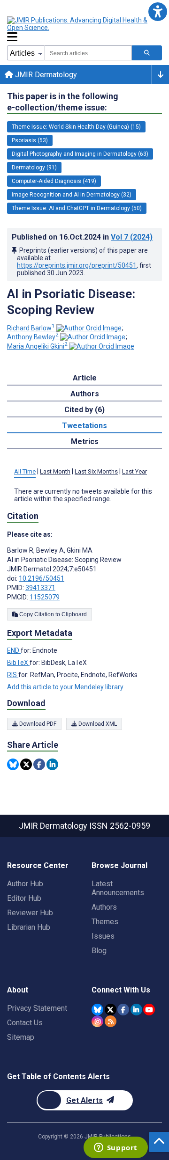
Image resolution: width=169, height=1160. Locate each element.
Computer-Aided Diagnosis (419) (54, 181)
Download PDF (37, 724)
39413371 (40, 587)
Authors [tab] (84, 393)
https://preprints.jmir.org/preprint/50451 (77, 265)
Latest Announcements (118, 888)
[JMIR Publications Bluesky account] (97, 1009)
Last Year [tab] (134, 471)
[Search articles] (147, 52)
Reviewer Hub (30, 912)
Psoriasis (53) (30, 140)
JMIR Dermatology (45, 74)
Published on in (82, 237)
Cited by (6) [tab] (84, 409)
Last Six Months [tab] (96, 471)
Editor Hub (24, 898)
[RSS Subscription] (110, 1021)
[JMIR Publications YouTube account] (149, 1009)
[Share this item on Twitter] (26, 764)
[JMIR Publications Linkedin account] (136, 1009)
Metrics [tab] (85, 441)
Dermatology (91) (34, 167)
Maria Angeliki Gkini (37, 346)
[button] (157, 11)
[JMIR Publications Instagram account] (97, 1021)
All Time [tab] (25, 471)
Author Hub (25, 883)
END (14, 650)
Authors (104, 907)
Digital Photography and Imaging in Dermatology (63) (80, 154)
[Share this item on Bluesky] (13, 764)
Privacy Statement (37, 1008)
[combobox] (88, 52)
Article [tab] (85, 377)
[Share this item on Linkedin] (52, 764)
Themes (105, 921)
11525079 (45, 597)
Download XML (97, 724)
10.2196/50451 (41, 578)
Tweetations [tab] (84, 425)
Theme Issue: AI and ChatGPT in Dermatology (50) (77, 208)
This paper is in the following (62, 101)
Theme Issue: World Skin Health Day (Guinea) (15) (76, 127)
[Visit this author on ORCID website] (89, 328)
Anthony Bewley (33, 337)
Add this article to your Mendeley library (65, 687)
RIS (12, 674)
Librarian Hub (28, 927)
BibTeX (18, 662)
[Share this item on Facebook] (39, 764)
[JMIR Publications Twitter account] (110, 1009)
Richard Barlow (31, 328)
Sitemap (20, 1037)
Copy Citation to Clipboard (52, 614)
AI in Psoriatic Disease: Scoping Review (71, 302)
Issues (103, 936)
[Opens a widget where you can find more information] (115, 1148)
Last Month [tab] (55, 471)
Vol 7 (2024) (132, 237)
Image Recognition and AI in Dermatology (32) (71, 194)
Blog (99, 950)
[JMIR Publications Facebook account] (123, 1009)
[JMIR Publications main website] (84, 23)
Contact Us (25, 1022)
